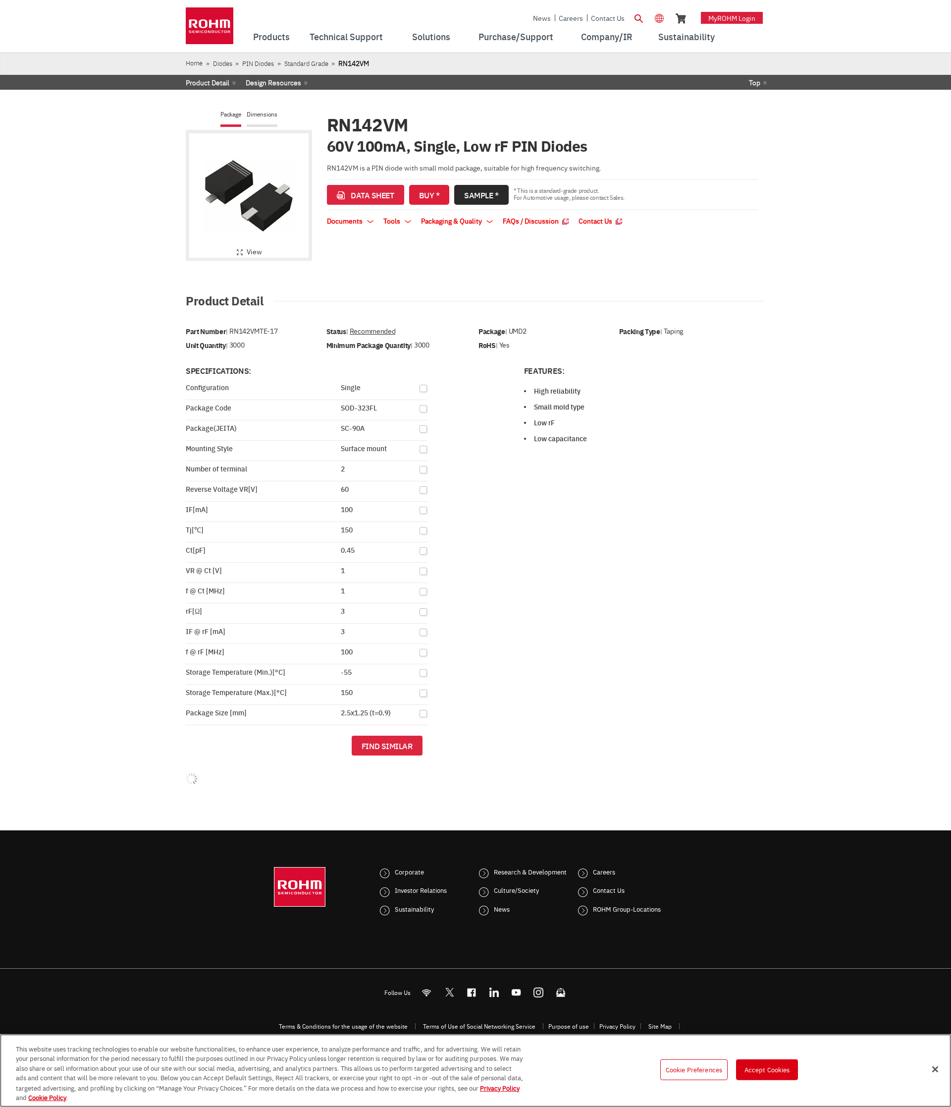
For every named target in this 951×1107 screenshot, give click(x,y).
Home (194, 62)
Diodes (222, 63)
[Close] (935, 1069)
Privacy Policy (617, 1026)
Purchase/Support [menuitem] (515, 36)
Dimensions (262, 114)
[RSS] (427, 992)
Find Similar (387, 745)
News (542, 17)
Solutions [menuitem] (431, 36)
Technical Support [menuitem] (346, 36)
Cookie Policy (47, 1096)
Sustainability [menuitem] (686, 36)
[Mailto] (561, 992)
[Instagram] (538, 992)
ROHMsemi (449, 992)
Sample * (481, 194)
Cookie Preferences (694, 1069)
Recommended (372, 331)
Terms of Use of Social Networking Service (479, 1026)
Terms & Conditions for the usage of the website (343, 1026)
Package (230, 114)
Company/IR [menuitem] (607, 36)
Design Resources (273, 82)
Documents (345, 221)
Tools (392, 221)
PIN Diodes (258, 63)
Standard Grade (306, 63)
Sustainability (414, 908)
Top (754, 82)
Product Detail (207, 82)
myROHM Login (731, 18)
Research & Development (530, 871)
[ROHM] (209, 29)
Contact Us (608, 17)
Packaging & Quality (452, 221)
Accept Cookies (767, 1069)
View (254, 251)
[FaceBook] (472, 992)
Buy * (429, 194)
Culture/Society (516, 889)
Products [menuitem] (271, 36)
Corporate (409, 871)
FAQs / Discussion (531, 221)
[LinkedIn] (494, 992)
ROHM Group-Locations (627, 908)
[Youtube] (516, 992)
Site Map (660, 1026)
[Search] (638, 17)
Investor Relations (421, 889)
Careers (571, 17)
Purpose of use (568, 1026)
